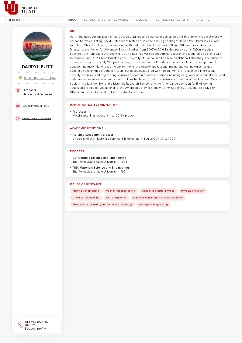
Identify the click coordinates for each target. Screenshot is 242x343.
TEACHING (202, 19)
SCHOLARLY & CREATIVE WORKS (106, 19)
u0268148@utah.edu (35, 105)
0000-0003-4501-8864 (40, 78)
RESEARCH (142, 19)
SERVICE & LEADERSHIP (172, 19)
